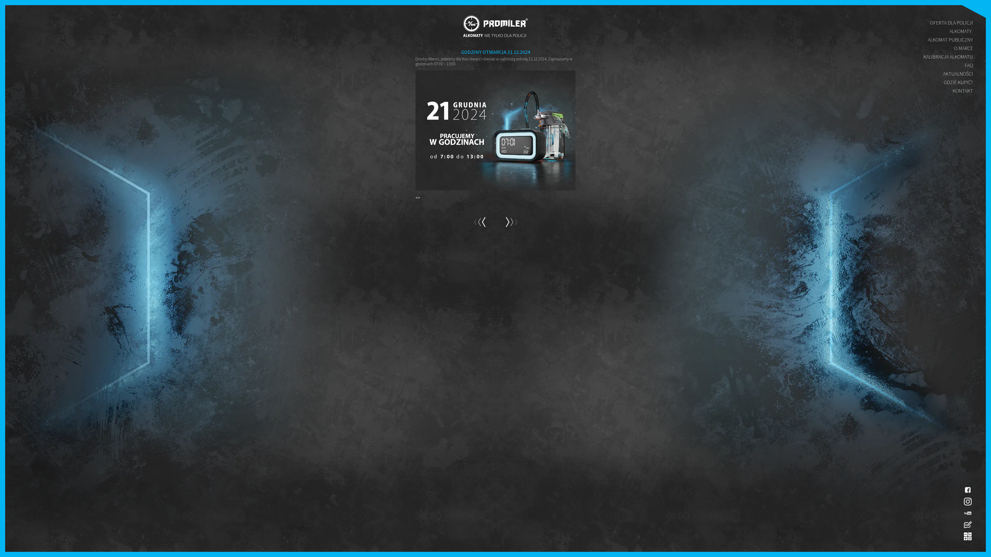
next (479, 224)
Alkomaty (960, 31)
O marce (963, 48)
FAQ (969, 65)
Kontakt (963, 90)
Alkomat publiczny (950, 39)
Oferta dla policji (951, 22)
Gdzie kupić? (958, 82)
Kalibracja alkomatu (948, 56)
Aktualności (958, 73)
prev (511, 224)
